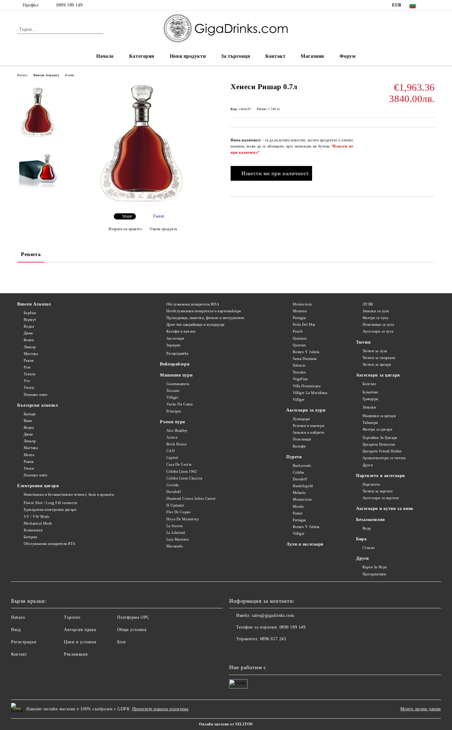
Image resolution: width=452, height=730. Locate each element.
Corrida (172, 485)
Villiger (172, 397)
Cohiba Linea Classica (184, 478)
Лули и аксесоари (304, 544)
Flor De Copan (178, 512)
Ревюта (31, 254)
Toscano (172, 391)
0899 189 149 (69, 5)
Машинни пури (176, 375)
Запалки (369, 407)
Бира (361, 539)
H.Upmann (175, 505)
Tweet (158, 216)
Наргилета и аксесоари (380, 475)
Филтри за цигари (377, 429)
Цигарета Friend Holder (382, 451)
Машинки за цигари (379, 416)
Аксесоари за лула (378, 331)
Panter (298, 513)
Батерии (30, 537)
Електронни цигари (38, 485)
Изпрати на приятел (125, 229)
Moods (298, 506)
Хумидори (301, 419)
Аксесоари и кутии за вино (384, 508)
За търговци (235, 56)
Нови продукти (188, 56)
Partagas (299, 318)
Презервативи (374, 574)
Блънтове (370, 392)
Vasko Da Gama (179, 404)
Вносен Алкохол (46, 75)
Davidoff (173, 492)
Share (127, 216)
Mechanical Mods (38, 523)
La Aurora (174, 526)
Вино (28, 421)
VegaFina (300, 379)
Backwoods (302, 466)
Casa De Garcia (178, 464)
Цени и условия (80, 642)
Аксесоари (175, 338)
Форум (347, 56)
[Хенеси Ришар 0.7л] (143, 203)
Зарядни (173, 345)
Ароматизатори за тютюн (384, 458)
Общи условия (131, 629)
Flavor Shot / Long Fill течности (50, 503)
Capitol (172, 458)
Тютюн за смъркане (379, 358)
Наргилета (371, 484)
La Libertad (175, 533)
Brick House (176, 444)
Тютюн (363, 342)
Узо (27, 381)
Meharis (299, 493)
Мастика (31, 354)
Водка (29, 326)
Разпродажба (177, 353)
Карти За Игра (375, 567)
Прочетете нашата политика (160, 709)
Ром (27, 367)
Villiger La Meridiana (310, 393)
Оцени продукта (163, 229)
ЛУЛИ (368, 304)
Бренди (30, 414)
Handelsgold (303, 486)
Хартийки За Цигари (380, 438)
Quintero (300, 338)
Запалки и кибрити (308, 432)
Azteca (171, 437)
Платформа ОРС (133, 617)
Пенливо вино (35, 395)
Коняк (69, 75)
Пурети (294, 457)
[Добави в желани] (430, 137)
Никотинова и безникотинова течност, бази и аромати (69, 494)
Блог (121, 642)
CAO (170, 451)
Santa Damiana (305, 359)
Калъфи (299, 446)
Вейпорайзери (174, 364)
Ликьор (30, 347)
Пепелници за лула (378, 324)
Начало (104, 56)
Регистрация (23, 642)
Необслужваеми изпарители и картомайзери (203, 311)
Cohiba (298, 472)
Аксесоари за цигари (378, 375)
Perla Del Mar (304, 324)
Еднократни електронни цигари (50, 509)
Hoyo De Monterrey (182, 519)
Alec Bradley (176, 430)
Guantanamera (177, 384)
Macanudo (174, 546)
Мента (29, 455)
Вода (367, 528)
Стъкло (369, 548)
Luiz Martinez (177, 539)
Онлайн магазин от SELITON (226, 724)
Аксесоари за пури (306, 410)
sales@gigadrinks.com (273, 615)
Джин (28, 333)
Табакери (370, 422)
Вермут (30, 320)
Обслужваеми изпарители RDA (192, 304)
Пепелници (302, 439)
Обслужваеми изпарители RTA (49, 544)
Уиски (29, 387)
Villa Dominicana (307, 386)
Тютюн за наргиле (378, 491)
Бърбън (30, 313)
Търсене (72, 617)
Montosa (300, 311)
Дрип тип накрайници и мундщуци (195, 324)
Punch (298, 331)
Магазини (312, 56)
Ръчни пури (172, 422)
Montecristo (302, 304)
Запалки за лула (376, 311)
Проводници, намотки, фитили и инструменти (205, 318)
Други (368, 465)
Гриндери (370, 399)
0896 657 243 (273, 639)
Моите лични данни (420, 709)
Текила (29, 374)
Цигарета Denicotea (379, 444)
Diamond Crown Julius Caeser (191, 498)
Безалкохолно (370, 519)
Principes (173, 411)
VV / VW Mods (37, 517)
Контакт (275, 56)
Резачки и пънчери (308, 426)
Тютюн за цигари (377, 364)
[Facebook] (431, 5)
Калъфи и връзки (180, 331)
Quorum (299, 345)
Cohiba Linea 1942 (181, 471)
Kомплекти (33, 530)
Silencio (299, 365)
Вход (16, 629)
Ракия (29, 360)
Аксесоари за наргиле (381, 498)
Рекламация (76, 654)
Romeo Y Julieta (306, 352)
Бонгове (369, 384)
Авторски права (80, 629)
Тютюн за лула (375, 351)
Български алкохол (37, 405)
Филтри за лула (375, 318)
